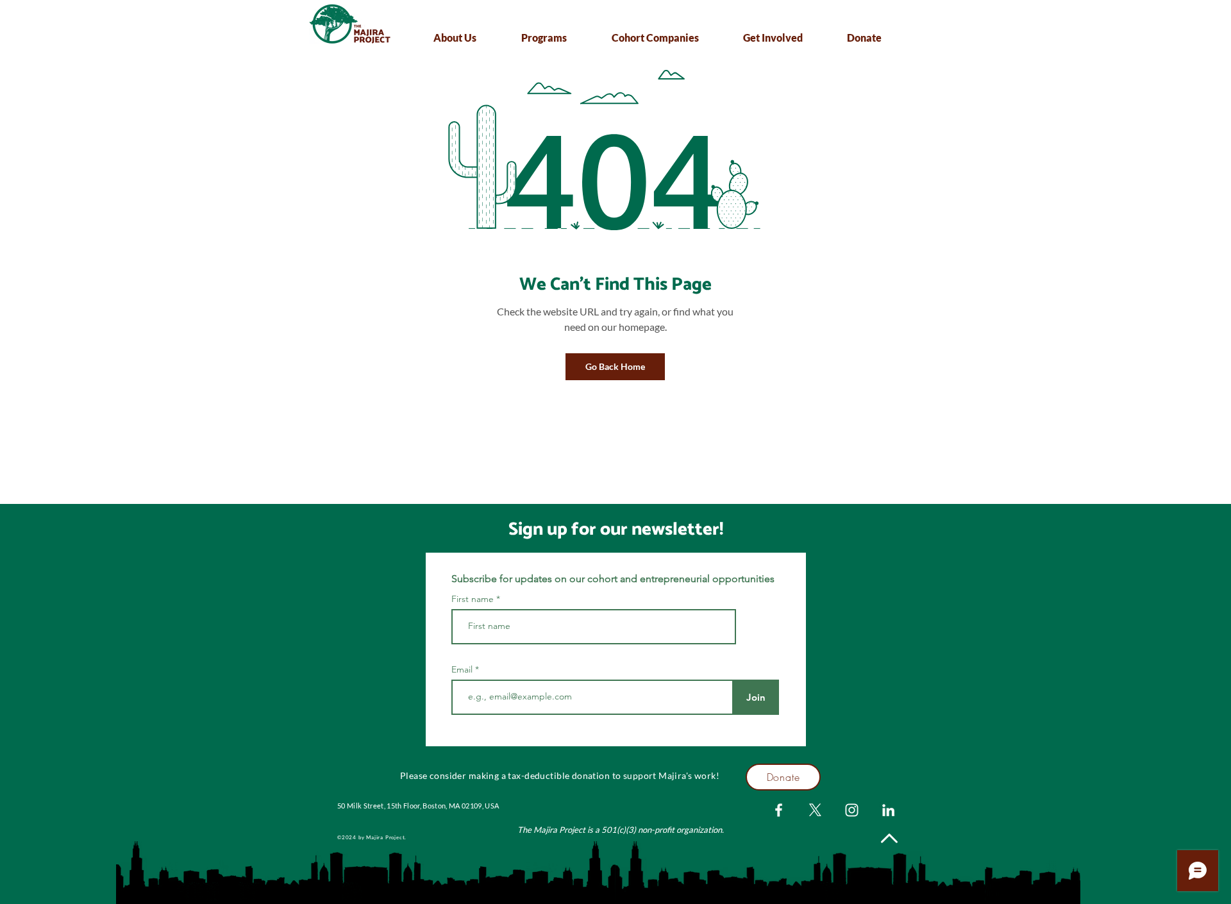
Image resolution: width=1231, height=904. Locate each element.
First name (472, 598)
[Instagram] (851, 810)
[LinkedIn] (888, 810)
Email (463, 669)
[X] (815, 810)
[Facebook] (778, 810)
